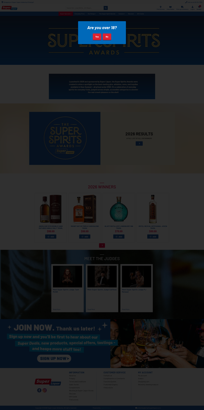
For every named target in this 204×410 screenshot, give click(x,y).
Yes (97, 36)
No (107, 36)
